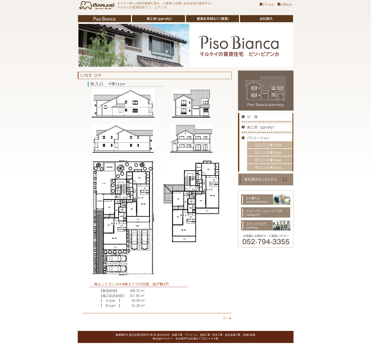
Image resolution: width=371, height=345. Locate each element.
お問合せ (286, 4)
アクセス (268, 4)
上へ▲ (227, 318)
